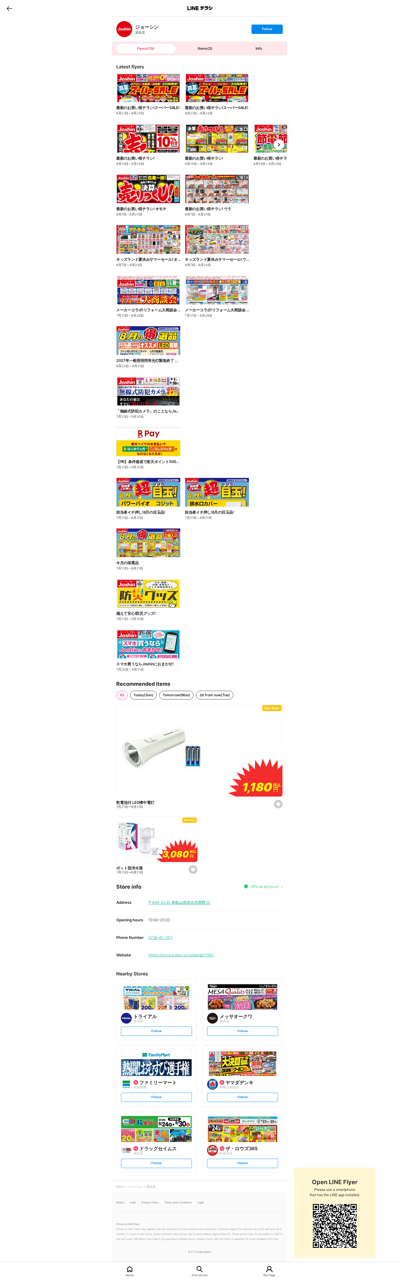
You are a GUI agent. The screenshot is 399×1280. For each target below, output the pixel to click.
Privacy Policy (150, 1202)
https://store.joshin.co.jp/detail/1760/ (181, 955)
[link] (124, 29)
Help (133, 1202)
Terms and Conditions (178, 1202)
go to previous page (9, 8)
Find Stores (199, 1274)
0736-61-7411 (160, 937)
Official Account (264, 886)
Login (200, 1202)
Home (130, 1274)
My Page (269, 1274)
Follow (267, 30)
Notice (120, 1202)
